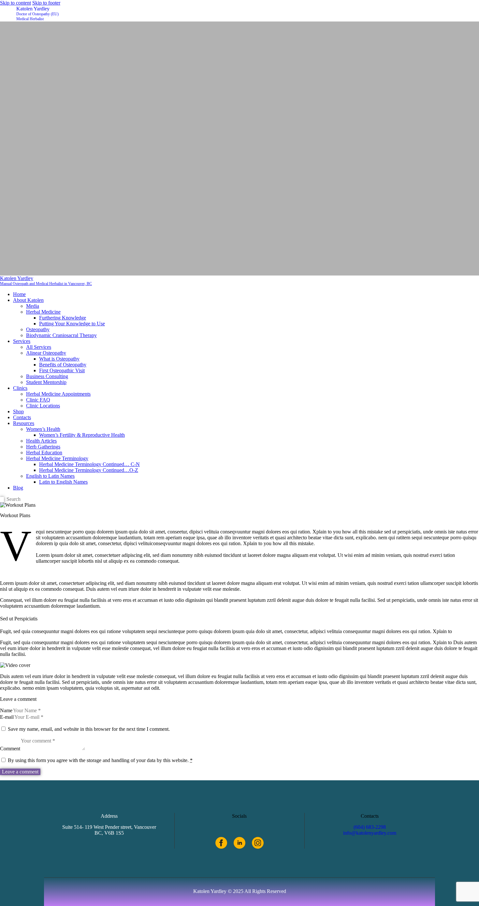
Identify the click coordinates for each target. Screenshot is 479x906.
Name (6, 710)
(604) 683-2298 (370, 827)
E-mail (7, 717)
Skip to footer (46, 3)
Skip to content (15, 3)
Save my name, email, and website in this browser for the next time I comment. (89, 729)
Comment (10, 748)
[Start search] (2, 500)
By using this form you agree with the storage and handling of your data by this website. (100, 760)
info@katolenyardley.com (369, 833)
